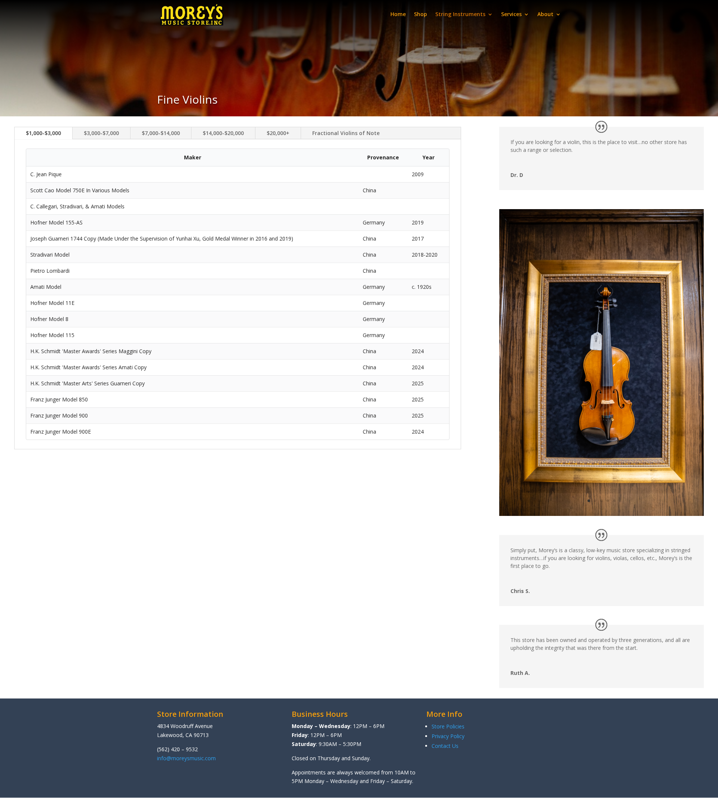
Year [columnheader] (429, 157)
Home (398, 14)
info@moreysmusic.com (186, 758)
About (545, 14)
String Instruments (460, 14)
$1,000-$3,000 (43, 133)
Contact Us (445, 745)
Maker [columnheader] (192, 157)
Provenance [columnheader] (383, 157)
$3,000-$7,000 (101, 133)
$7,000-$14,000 (161, 133)
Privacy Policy (448, 736)
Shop (420, 14)
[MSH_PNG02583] (601, 513)
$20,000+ (278, 133)
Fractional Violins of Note (346, 133)
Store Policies (448, 726)
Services (511, 14)
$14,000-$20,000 (223, 133)
